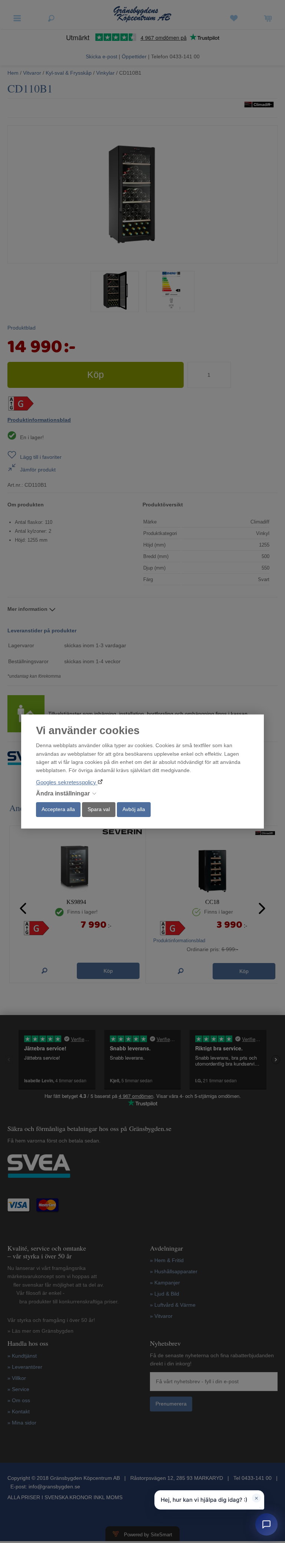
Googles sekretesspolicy (67, 782)
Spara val (99, 809)
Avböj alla (133, 809)
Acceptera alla (58, 809)
